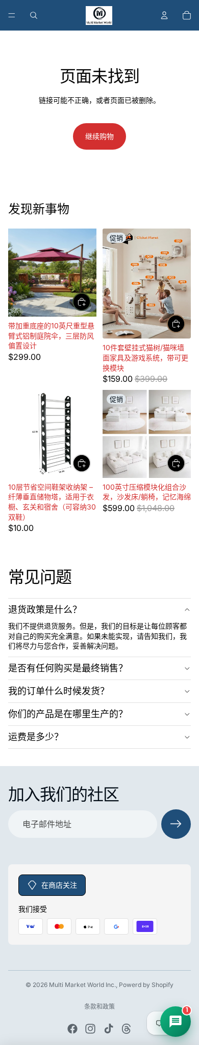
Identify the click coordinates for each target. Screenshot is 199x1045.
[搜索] (33, 15)
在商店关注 (59, 885)
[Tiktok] (109, 1029)
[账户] (164, 15)
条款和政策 (99, 1006)
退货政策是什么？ (45, 609)
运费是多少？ (35, 736)
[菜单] (11, 15)
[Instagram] (90, 1029)
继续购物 (99, 136)
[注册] (176, 824)
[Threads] (126, 1029)
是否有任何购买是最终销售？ (68, 668)
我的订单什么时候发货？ (58, 691)
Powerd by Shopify (146, 984)
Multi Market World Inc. (82, 984)
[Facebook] (72, 1029)
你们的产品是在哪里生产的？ (68, 714)
